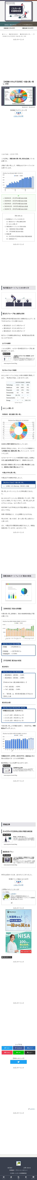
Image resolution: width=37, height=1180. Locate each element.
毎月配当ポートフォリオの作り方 (15, 219)
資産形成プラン (13, 239)
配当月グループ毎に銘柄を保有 (17, 221)
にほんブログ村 (18, 116)
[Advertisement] (18, 59)
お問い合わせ (27, 1167)
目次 (16, 215)
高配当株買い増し (7, 957)
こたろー (13, 894)
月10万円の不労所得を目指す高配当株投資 (20, 236)
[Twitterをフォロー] (12, 903)
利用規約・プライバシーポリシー (18, 1170)
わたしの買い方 (13, 224)
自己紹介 (10, 1167)
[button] (33, 552)
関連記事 (8, 234)
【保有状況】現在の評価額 (16, 229)
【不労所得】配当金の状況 (16, 231)
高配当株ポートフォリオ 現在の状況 (16, 226)
